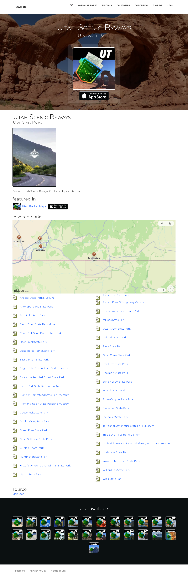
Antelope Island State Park (36, 306)
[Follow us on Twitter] (71, 5)
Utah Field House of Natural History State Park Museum (137, 443)
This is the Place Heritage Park (121, 434)
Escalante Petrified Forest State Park (42, 377)
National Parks (87, 5)
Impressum (19, 571)
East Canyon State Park (34, 359)
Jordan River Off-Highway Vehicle (123, 302)
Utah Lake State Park (116, 452)
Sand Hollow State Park (117, 381)
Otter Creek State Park (117, 328)
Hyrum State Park (30, 474)
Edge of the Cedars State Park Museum (44, 368)
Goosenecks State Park (34, 412)
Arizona (107, 5)
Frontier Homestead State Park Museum (44, 395)
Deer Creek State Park (33, 342)
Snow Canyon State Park (118, 399)
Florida (157, 5)
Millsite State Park (114, 320)
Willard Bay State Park (116, 470)
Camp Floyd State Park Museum (39, 324)
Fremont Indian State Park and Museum (44, 403)
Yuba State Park (112, 478)
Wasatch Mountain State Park (121, 461)
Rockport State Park (115, 373)
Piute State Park (113, 346)
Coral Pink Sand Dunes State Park (41, 333)
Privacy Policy (38, 571)
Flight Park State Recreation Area (40, 386)
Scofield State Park (114, 390)
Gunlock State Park (32, 448)
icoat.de (20, 7)
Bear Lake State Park (32, 315)
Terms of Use (58, 571)
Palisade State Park (115, 337)
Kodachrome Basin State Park (121, 311)
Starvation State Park (116, 408)
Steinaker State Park (115, 417)
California (123, 5)
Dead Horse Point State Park (37, 350)
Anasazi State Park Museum (37, 297)
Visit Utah (18, 494)
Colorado (141, 5)
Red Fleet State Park (115, 364)
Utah (170, 5)
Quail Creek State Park (117, 355)
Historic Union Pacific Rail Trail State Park (45, 465)
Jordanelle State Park (116, 295)
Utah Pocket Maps (34, 206)
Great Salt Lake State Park (36, 439)
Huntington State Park (34, 456)
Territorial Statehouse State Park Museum (128, 426)
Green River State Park (34, 430)
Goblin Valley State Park (34, 421)
